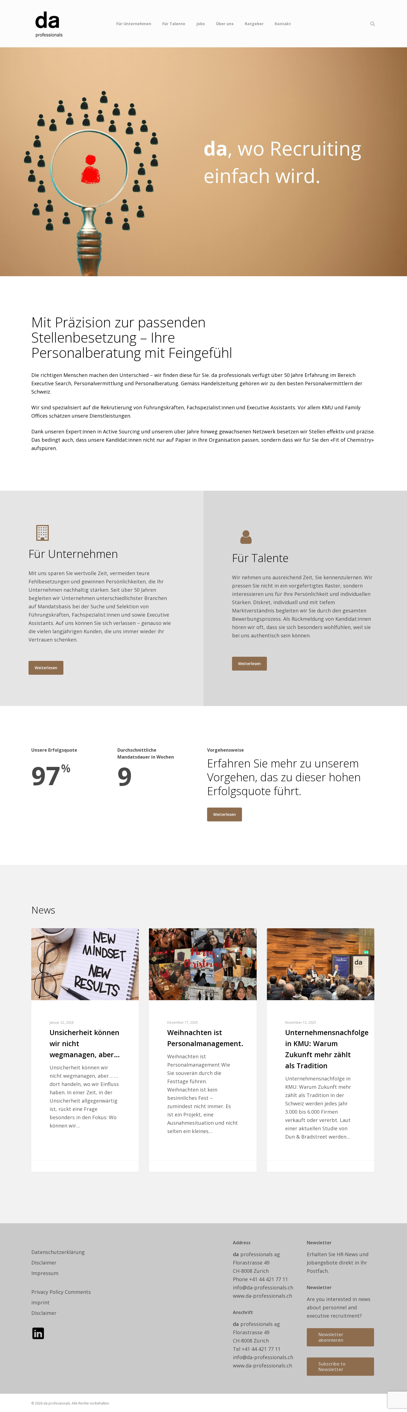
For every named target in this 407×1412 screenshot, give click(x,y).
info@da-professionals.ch (263, 1287)
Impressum (44, 1273)
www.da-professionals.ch (262, 1295)
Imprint (40, 1302)
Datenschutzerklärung (58, 1252)
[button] (46, 668)
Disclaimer (43, 1262)
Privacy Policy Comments (61, 1292)
